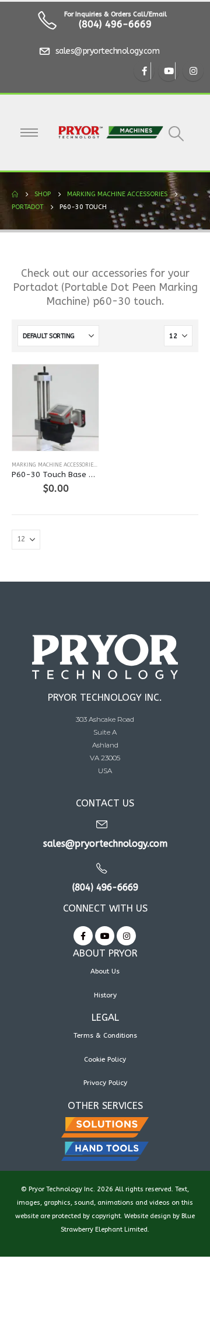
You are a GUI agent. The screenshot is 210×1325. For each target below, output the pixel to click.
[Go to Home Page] (15, 194)
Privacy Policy (105, 1083)
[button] (176, 133)
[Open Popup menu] (29, 132)
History (105, 995)
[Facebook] (144, 70)
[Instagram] (193, 70)
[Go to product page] (55, 407)
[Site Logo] (110, 132)
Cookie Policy (105, 1059)
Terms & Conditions (105, 1035)
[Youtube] (168, 70)
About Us (105, 971)
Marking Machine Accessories (54, 464)
